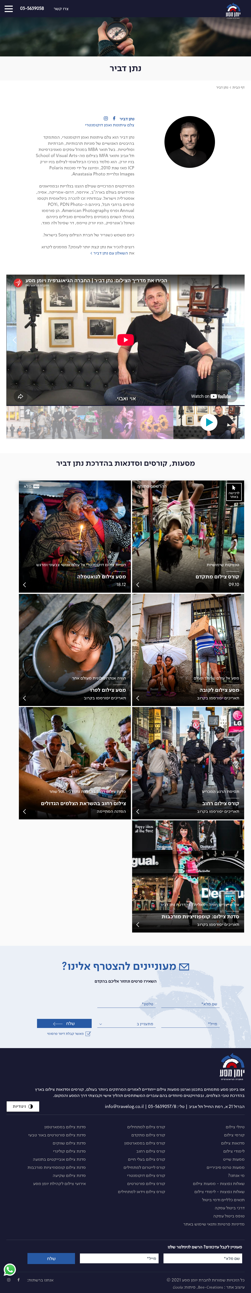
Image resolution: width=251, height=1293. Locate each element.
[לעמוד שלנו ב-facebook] (18, 1280)
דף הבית (238, 87)
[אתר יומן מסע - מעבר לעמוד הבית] (238, 9)
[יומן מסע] (135, 1066)
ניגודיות (19, 1106)
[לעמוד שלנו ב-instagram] (8, 1280)
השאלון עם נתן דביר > (109, 253)
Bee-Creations (210, 1287)
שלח (70, 1023)
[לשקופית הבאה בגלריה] (16, 340)
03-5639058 (32, 8)
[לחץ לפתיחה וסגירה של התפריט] (9, 9)
